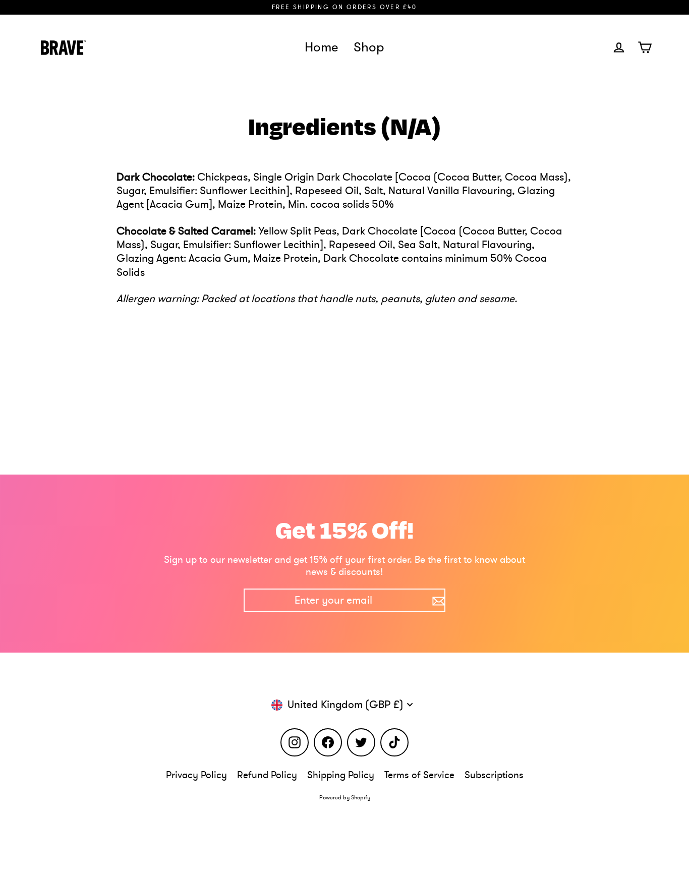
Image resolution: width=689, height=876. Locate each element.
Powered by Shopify (344, 797)
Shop (369, 47)
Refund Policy (267, 775)
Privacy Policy (196, 775)
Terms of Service (419, 775)
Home (321, 47)
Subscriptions (494, 775)
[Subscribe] (437, 600)
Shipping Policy (340, 775)
